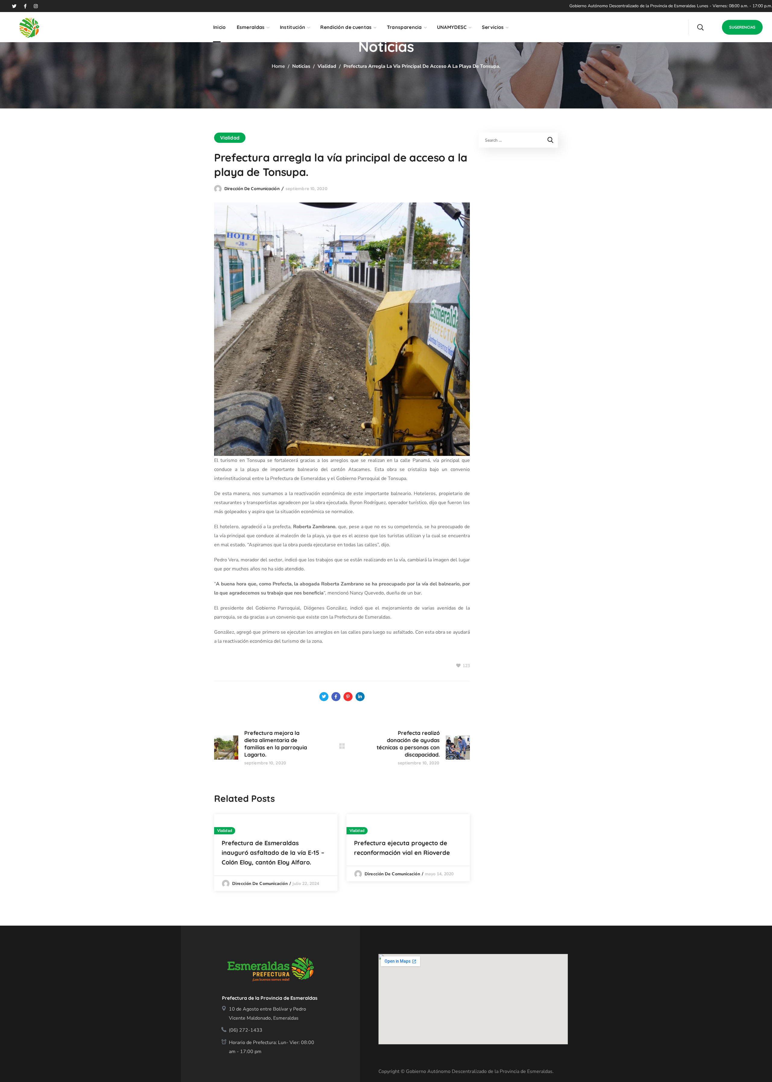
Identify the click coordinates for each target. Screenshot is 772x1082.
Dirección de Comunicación (252, 188)
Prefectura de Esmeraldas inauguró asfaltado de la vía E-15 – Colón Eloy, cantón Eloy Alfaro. (273, 852)
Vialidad (327, 66)
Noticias (301, 66)
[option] (276, 852)
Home (278, 66)
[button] (700, 27)
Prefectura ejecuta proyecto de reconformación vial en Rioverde (402, 847)
